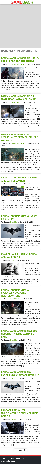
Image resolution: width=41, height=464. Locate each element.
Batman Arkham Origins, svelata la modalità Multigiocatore (15, 293)
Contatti (25, 458)
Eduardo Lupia (14, 102)
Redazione (15, 458)
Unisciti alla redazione (9, 461)
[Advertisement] (20, 26)
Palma (12, 184)
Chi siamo (5, 458)
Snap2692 (13, 222)
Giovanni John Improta (17, 64)
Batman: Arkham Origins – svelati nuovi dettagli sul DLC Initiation (19, 137)
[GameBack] (22, 3)
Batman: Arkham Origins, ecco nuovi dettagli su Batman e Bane (19, 334)
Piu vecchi (19, 450)
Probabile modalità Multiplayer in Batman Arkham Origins (19, 413)
